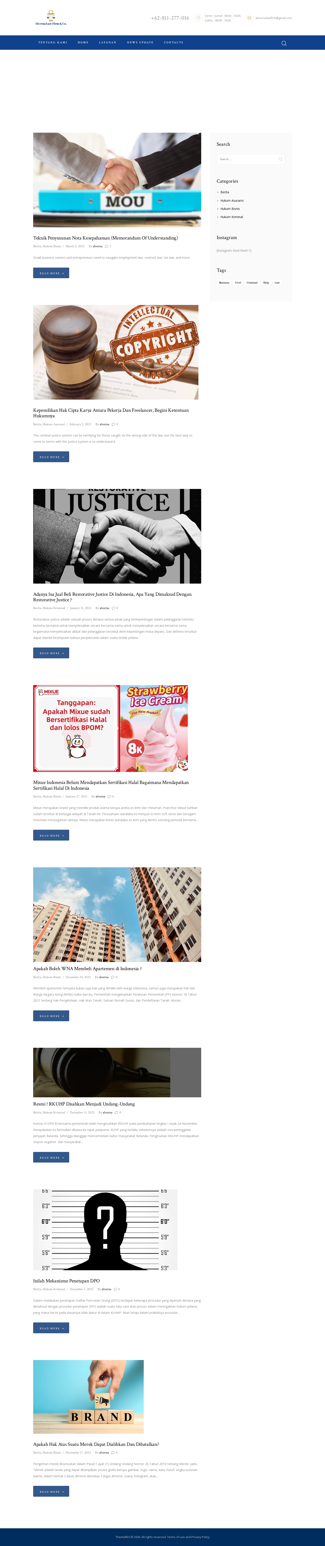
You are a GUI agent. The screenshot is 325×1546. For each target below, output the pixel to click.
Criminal (252, 283)
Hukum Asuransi (54, 424)
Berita (37, 246)
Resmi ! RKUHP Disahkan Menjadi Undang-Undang (84, 1104)
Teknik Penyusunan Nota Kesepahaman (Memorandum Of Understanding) (105, 238)
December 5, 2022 (81, 1289)
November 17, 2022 (78, 1452)
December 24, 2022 (78, 977)
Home (153, 87)
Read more (50, 273)
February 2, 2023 (80, 424)
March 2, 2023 (75, 246)
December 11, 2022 (82, 1112)
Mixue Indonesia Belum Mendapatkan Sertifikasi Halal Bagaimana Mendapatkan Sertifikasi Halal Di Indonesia (111, 785)
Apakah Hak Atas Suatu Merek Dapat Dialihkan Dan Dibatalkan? (96, 1444)
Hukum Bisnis (52, 246)
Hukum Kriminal (54, 608)
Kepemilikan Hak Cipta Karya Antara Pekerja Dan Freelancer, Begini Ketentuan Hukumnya (111, 413)
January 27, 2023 (76, 796)
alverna (95, 246)
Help (266, 283)
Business (224, 283)
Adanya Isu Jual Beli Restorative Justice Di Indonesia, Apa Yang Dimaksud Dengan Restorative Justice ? (112, 597)
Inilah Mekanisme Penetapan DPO (66, 1281)
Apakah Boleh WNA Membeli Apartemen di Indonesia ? (87, 968)
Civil (238, 283)
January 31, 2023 (80, 608)
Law (277, 283)
